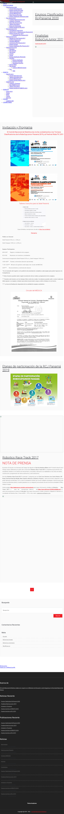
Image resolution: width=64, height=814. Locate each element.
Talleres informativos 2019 (15, 12)
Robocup (6, 89)
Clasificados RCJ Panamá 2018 (20, 35)
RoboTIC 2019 (9, 74)
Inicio (1, 1)
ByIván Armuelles (11, 746)
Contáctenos (7, 102)
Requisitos (12, 49)
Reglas (8, 93)
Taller (13, 71)
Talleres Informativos (14, 24)
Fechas (11, 55)
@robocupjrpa (3, 666)
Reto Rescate (12, 50)
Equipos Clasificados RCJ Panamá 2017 (19, 46)
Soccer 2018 (9, 91)
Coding (5, 99)
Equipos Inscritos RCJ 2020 (16, 10)
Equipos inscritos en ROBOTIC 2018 (18, 88)
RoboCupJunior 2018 (11, 29)
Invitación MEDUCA (6, 755)
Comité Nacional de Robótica (38, 811)
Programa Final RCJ (17, 61)
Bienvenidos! (4, 744)
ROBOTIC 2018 (10, 82)
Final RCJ (11, 58)
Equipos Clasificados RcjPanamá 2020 (18, 16)
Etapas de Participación (15, 26)
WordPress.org (6, 646)
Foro (10, 69)
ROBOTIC (5, 72)
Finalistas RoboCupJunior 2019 (17, 19)
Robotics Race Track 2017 (20, 457)
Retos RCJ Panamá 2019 (15, 22)
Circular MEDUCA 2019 (15, 13)
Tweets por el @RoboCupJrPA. (7, 667)
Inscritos (11, 53)
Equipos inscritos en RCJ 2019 (17, 27)
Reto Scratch (12, 66)
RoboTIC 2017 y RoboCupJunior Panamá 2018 (21, 32)
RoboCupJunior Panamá (7, 750)
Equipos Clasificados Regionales (17, 57)
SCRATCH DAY (10, 101)
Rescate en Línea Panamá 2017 (17, 38)
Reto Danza (12, 52)
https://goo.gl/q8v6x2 (44, 229)
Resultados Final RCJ (17, 63)
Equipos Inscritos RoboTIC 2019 (17, 80)
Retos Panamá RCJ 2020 (15, 15)
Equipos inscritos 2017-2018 (16, 33)
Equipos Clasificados (17, 60)
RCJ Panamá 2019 (11, 18)
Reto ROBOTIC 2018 (14, 85)
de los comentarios (9, 643)
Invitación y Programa (14, 21)
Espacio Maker (13, 64)
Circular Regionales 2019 (15, 8)
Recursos (8, 97)
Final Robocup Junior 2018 (16, 30)
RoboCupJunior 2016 (11, 47)
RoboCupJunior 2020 (11, 7)
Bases (7, 94)
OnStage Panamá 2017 (15, 39)
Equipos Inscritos (13, 44)
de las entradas (8, 639)
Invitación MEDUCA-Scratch (19, 67)
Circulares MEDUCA (14, 41)
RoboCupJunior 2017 (11, 36)
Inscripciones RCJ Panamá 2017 (17, 43)
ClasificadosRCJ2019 (40, 43)
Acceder (5, 636)
